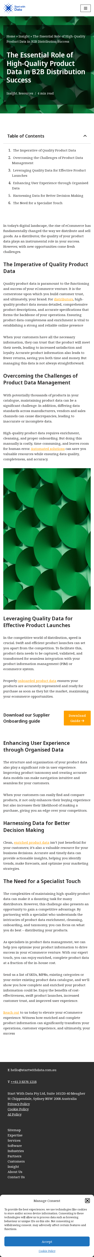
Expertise (15, 1135)
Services (14, 1140)
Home (11, 36)
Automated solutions (48, 448)
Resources (26, 93)
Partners (14, 1156)
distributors (63, 299)
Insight (24, 36)
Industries (16, 1151)
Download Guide (77, 718)
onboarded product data (37, 680)
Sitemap (14, 1130)
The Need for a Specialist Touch (38, 203)
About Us (15, 1171)
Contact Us (16, 1177)
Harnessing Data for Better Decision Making (48, 195)
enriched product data (31, 842)
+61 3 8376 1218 (25, 1081)
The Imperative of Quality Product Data (44, 150)
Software (15, 1145)
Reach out (11, 1012)
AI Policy (14, 1114)
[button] (87, 1200)
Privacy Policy (19, 1104)
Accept (47, 1241)
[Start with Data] (14, 8)
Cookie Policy (47, 1251)
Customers (16, 1161)
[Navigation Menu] (85, 8)
